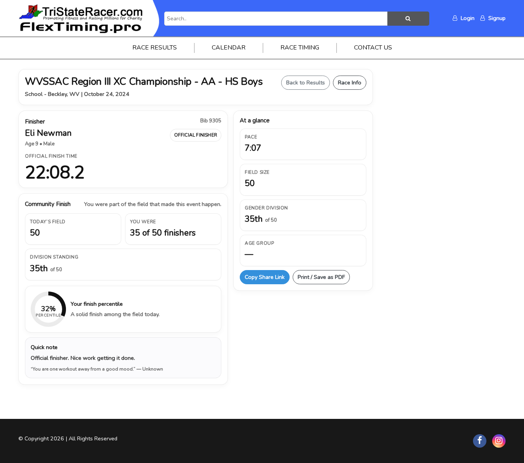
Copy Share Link (265, 277)
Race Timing (299, 47)
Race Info (349, 82)
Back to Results (305, 82)
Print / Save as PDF (321, 277)
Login (467, 18)
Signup (496, 18)
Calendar (229, 47)
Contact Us (373, 47)
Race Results (154, 47)
